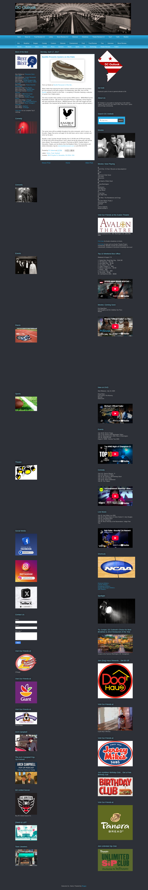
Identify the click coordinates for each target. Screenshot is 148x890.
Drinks (48, 153)
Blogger (84, 886)
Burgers (35, 43)
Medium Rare (30, 89)
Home (19, 37)
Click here (18, 110)
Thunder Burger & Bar (29, 80)
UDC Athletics (102, 589)
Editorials (63, 43)
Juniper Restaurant (30, 77)
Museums (28, 46)
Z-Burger (28, 100)
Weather (126, 37)
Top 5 (110, 37)
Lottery (51, 37)
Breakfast (26, 43)
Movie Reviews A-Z (62, 37)
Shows (69, 46)
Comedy (44, 43)
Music (37, 46)
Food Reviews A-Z (39, 37)
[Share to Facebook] (71, 150)
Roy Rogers (28, 88)
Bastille (44, 92)
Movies (19, 46)
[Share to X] (70, 150)
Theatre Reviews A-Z (98, 37)
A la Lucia (27, 95)
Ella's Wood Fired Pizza (29, 101)
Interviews (111, 43)
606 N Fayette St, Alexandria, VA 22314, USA (61, 155)
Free (102, 43)
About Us (27, 37)
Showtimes (85, 37)
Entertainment (74, 43)
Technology (93, 46)
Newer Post (46, 163)
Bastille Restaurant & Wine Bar (62, 85)
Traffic (118, 37)
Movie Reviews (122, 43)
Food (83, 43)
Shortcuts (75, 37)
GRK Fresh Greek (27, 94)
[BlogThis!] (68, 150)
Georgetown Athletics (104, 586)
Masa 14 (25, 79)
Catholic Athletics (103, 584)
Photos (45, 46)
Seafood (57, 153)
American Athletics (103, 583)
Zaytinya (25, 106)
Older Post (89, 163)
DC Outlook (25, 7)
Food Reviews (93, 43)
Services (61, 46)
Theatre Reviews (105, 46)
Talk (84, 46)
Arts (18, 43)
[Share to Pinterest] (73, 150)
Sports (77, 46)
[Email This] (66, 150)
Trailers (116, 46)
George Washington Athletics (106, 587)
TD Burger (26, 107)
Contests (53, 43)
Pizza (52, 46)
